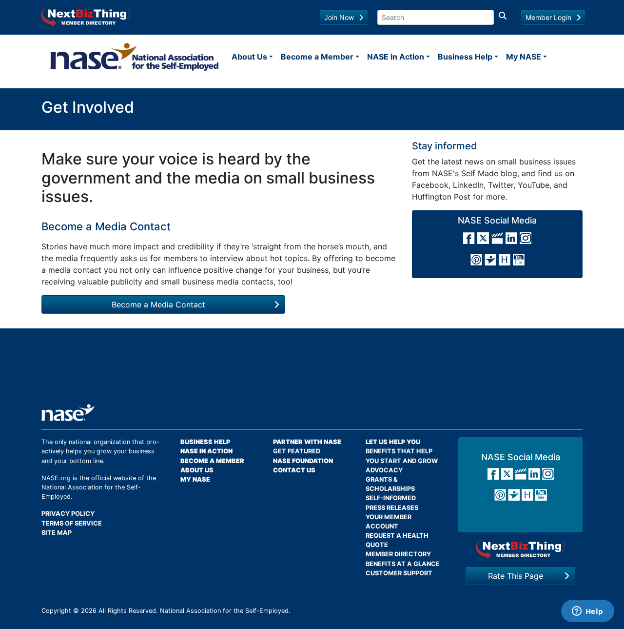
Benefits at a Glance (403, 564)
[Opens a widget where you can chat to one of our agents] (587, 612)
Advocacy (384, 470)
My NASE (523, 56)
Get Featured (296, 451)
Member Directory (398, 554)
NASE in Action (395, 56)
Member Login (548, 17)
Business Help (465, 56)
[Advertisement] (312, 370)
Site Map (56, 532)
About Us (249, 56)
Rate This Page (515, 576)
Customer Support (399, 573)
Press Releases (392, 507)
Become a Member (317, 56)
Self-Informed (391, 498)
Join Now (339, 17)
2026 (89, 610)
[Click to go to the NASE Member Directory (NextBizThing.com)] (85, 16)
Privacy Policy (68, 513)
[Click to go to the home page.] (134, 57)
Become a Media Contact (158, 304)
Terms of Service (71, 523)
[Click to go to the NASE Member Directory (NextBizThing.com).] (520, 548)
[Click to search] (502, 17)
